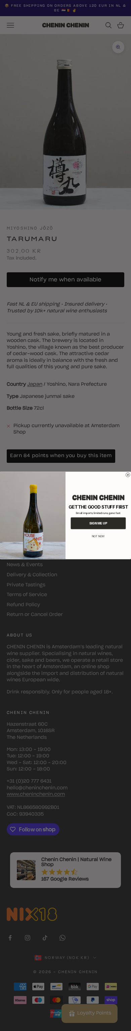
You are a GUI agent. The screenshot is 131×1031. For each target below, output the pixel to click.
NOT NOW (98, 536)
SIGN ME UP (98, 523)
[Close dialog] (128, 475)
